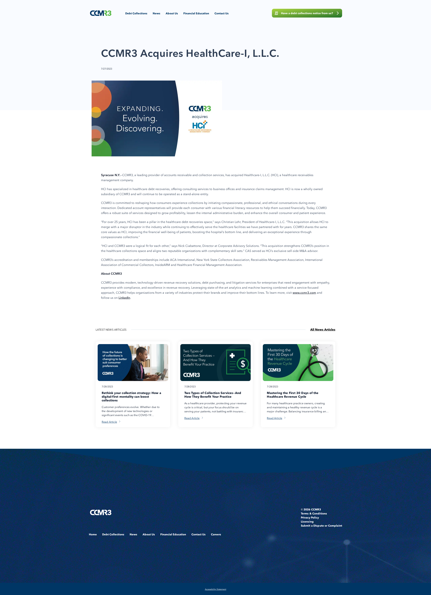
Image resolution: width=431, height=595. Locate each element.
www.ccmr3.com (304, 293)
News (156, 13)
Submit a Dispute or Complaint (321, 525)
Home (93, 534)
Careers (216, 534)
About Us (172, 13)
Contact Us (221, 13)
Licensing (307, 521)
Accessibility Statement (215, 589)
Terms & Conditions (314, 513)
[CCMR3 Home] (100, 13)
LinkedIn (124, 298)
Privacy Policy (310, 517)
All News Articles (322, 329)
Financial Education (196, 13)
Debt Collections (136, 13)
